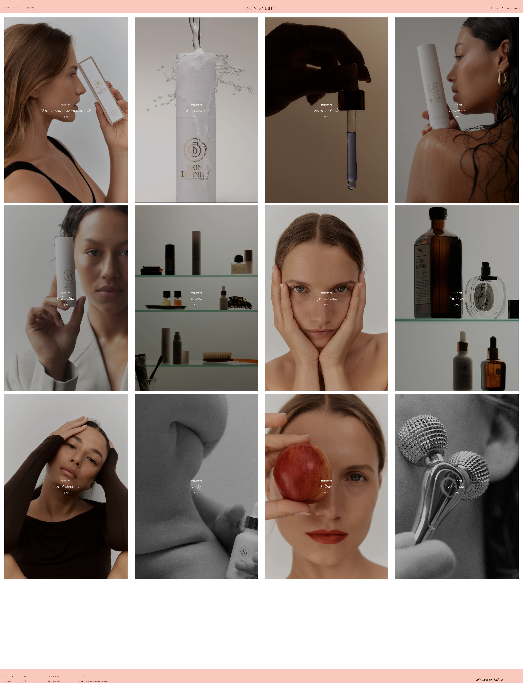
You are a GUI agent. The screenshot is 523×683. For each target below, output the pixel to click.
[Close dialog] (305, 310)
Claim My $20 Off (237, 362)
